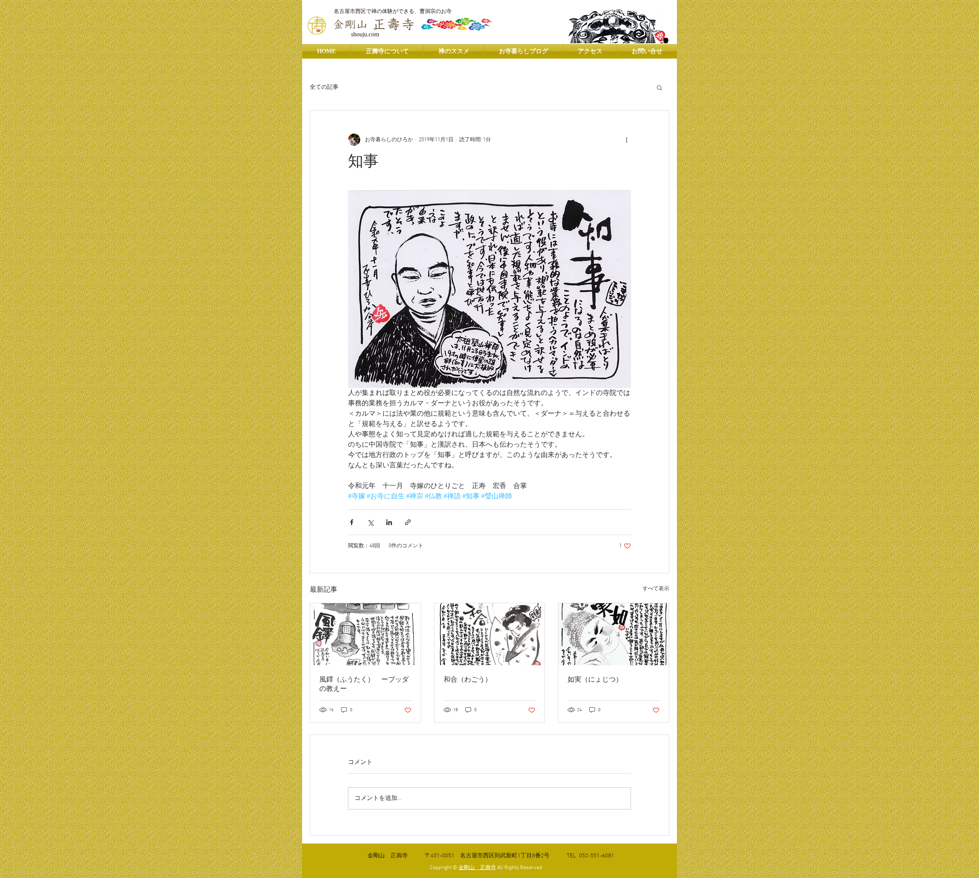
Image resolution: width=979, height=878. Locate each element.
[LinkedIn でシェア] (389, 522)
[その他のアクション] (626, 139)
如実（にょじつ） (595, 680)
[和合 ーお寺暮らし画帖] (489, 634)
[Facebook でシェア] (351, 522)
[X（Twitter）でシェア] (370, 522)
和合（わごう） (468, 680)
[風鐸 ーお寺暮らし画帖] (365, 634)
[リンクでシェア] (407, 522)
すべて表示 (655, 589)
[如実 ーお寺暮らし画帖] (613, 634)
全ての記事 (324, 87)
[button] (659, 87)
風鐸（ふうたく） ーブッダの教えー (364, 684)
